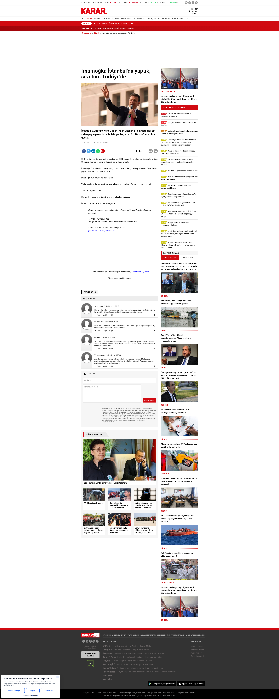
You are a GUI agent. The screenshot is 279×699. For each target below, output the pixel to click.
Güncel (88, 19)
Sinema (134, 668)
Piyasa (118, 653)
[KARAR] (94, 11)
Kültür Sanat (178, 19)
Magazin (122, 661)
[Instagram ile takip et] (97, 641)
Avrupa (134, 649)
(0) (106, 315)
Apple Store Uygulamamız (193, 683)
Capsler (127, 672)
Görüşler (151, 19)
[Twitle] (89, 151)
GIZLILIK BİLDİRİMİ (163, 635)
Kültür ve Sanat (152, 672)
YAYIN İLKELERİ (133, 635)
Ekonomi (115, 19)
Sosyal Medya (135, 664)
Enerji (139, 653)
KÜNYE (124, 635)
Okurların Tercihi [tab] (170, 258)
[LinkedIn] (93, 151)
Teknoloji (108, 664)
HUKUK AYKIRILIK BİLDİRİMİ (195, 635)
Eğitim (104, 23)
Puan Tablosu (196, 653)
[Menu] (186, 18)
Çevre (131, 23)
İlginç (147, 668)
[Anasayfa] (83, 18)
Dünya (107, 19)
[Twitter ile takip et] (196, 2)
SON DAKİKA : (87, 28)
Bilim (151, 664)
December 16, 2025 (140, 271)
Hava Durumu (196, 646)
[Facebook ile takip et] (193, 2)
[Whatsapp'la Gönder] (98, 151)
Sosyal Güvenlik (149, 653)
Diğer (159, 657)
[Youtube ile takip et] (186, 2)
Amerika (126, 649)
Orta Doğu (117, 649)
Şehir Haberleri (197, 656)
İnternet (124, 664)
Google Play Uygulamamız (164, 683)
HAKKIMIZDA (108, 635)
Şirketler (161, 653)
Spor (123, 19)
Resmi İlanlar (164, 19)
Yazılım (145, 664)
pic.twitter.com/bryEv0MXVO (101, 230)
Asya (141, 649)
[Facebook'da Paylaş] (84, 151)
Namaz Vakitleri (197, 649)
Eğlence (148, 661)
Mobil (118, 664)
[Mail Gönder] (103, 151)
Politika (97, 23)
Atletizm (139, 657)
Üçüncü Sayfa (114, 23)
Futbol (113, 657)
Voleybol (131, 657)
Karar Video (139, 19)
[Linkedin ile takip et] (93, 641)
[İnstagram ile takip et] (189, 2)
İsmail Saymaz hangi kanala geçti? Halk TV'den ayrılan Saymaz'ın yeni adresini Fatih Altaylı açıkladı (132, 26)
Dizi (128, 668)
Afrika (146, 649)
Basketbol (121, 657)
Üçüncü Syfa (126, 646)
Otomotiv (132, 653)
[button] (136, 151)
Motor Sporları (150, 657)
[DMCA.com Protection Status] (90, 663)
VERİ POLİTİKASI (177, 635)
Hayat (130, 19)
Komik (141, 668)
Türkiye (124, 23)
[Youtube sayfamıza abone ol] (90, 641)
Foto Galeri (109, 671)
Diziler (115, 661)
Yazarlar (98, 19)
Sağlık (129, 661)
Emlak (124, 653)
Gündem (122, 668)
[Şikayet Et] (154, 315)
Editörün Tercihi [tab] (188, 258)
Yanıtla (99, 315)
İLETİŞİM (117, 635)
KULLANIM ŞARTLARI (148, 635)
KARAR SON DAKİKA (90, 654)
